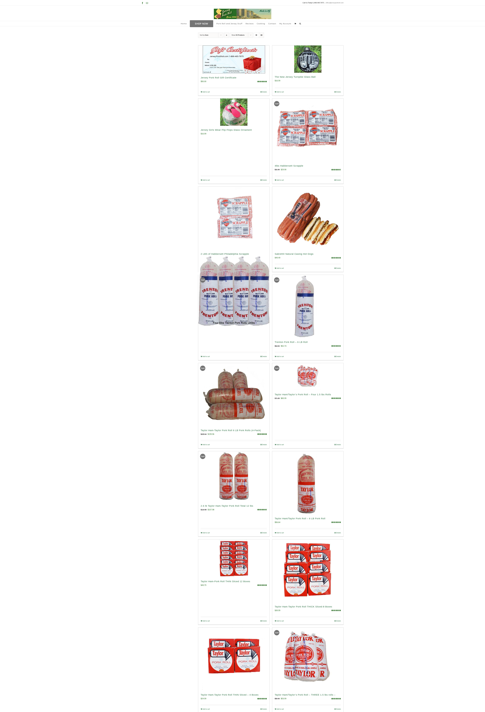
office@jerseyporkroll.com (335, 3)
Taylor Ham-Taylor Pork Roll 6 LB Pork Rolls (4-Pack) (231, 430)
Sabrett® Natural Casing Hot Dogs (294, 254)
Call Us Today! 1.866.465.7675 (313, 3)
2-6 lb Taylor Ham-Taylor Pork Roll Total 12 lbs (227, 506)
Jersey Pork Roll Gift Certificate (218, 77)
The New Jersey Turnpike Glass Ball (295, 77)
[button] (300, 23)
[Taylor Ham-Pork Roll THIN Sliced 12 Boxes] (233, 558)
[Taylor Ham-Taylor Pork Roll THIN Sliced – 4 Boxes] (233, 659)
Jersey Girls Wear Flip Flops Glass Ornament (226, 130)
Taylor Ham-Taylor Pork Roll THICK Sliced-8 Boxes (303, 606)
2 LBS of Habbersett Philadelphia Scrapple (225, 254)
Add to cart (206, 92)
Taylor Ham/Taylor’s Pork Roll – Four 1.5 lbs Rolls (303, 394)
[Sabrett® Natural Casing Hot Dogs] (307, 218)
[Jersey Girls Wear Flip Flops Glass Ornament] (233, 112)
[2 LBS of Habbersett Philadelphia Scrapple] (233, 218)
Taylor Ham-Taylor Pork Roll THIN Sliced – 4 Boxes (230, 695)
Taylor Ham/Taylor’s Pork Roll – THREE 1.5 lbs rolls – (305, 695)
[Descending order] (226, 35)
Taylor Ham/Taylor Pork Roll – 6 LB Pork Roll (300, 518)
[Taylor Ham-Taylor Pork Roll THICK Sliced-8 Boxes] (307, 571)
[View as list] (261, 35)
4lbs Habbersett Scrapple (289, 166)
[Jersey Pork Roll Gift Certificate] (233, 59)
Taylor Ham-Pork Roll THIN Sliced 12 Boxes (225, 581)
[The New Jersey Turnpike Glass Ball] (307, 59)
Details (264, 92)
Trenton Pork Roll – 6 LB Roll (291, 342)
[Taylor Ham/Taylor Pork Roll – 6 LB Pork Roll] (307, 482)
